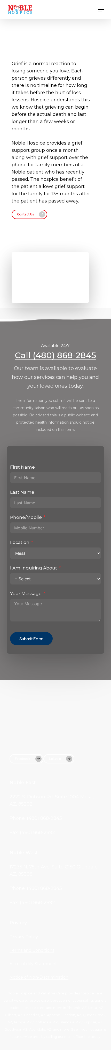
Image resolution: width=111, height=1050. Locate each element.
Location (19, 542)
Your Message (26, 593)
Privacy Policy (24, 936)
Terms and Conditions (32, 950)
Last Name (22, 492)
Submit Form (31, 638)
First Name (22, 467)
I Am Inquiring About (33, 568)
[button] (101, 9)
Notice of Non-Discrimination (39, 977)
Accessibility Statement (33, 963)
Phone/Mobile (26, 517)
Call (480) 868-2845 (55, 355)
